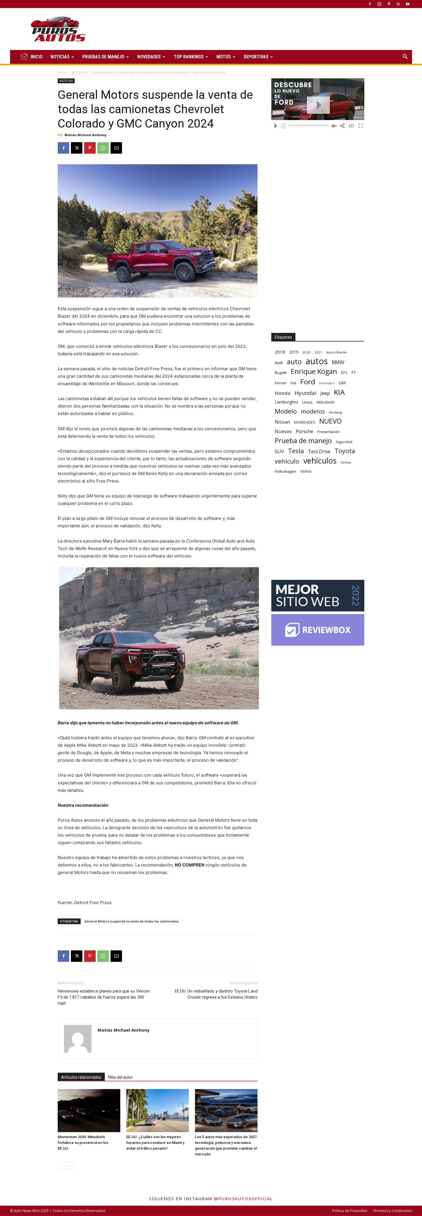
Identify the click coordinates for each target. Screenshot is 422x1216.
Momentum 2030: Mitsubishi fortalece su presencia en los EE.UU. (83, 1143)
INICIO (36, 56)
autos (317, 361)
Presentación (328, 431)
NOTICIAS (60, 56)
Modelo (286, 411)
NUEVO (330, 421)
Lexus (307, 402)
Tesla (296, 451)
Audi (279, 362)
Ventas (345, 462)
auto (294, 361)
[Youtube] (407, 4)
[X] (398, 4)
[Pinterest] (388, 4)
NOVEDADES (149, 56)
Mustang (335, 412)
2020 (306, 352)
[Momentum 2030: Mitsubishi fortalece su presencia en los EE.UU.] (89, 1110)
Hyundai (305, 393)
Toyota (344, 451)
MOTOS (223, 56)
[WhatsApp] (103, 148)
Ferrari (281, 382)
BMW (338, 362)
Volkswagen (285, 471)
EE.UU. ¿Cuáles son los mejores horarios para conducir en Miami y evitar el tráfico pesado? (155, 1143)
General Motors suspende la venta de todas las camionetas (131, 921)
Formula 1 (327, 383)
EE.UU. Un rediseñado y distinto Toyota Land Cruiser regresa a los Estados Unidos (216, 994)
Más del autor (120, 1077)
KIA (339, 392)
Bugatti (281, 372)
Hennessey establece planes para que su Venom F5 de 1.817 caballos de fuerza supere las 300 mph (104, 997)
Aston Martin (336, 352)
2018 (280, 352)
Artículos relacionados (81, 1077)
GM (342, 382)
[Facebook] (369, 4)
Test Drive (319, 452)
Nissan (282, 422)
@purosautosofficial (243, 1198)
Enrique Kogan (314, 371)
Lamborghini (286, 402)
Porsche (304, 432)
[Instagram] (379, 4)
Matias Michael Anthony (86, 135)
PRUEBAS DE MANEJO (103, 56)
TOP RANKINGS (189, 56)
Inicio (62, 72)
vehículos (319, 461)
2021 (318, 352)
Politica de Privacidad (349, 1210)
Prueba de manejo (303, 441)
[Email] (116, 148)
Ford (307, 382)
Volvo (305, 471)
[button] (405, 57)
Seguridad (344, 441)
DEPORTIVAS (256, 56)
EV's (344, 372)
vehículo (287, 461)
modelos (313, 411)
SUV (279, 451)
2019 (293, 352)
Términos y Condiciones (392, 1210)
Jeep (325, 393)
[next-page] (70, 1165)
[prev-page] (61, 1165)
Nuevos (283, 431)
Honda (283, 393)
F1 (353, 372)
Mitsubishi (325, 402)
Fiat (293, 383)
